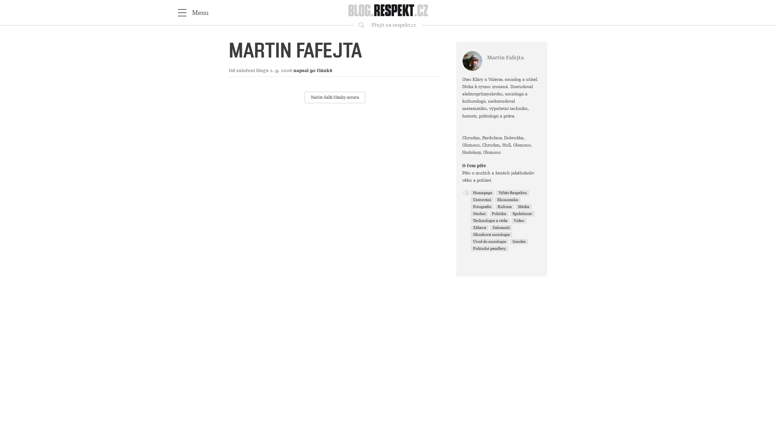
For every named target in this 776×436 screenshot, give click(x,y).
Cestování (482, 199)
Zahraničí (501, 227)
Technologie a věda (490, 220)
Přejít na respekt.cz (394, 25)
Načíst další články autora (335, 97)
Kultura (505, 206)
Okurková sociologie (491, 234)
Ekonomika (507, 199)
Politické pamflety (489, 248)
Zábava (479, 227)
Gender (519, 241)
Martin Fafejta (505, 57)
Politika (499, 213)
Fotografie (482, 206)
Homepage (482, 192)
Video (519, 220)
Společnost (522, 213)
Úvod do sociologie (489, 241)
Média (523, 206)
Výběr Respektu (513, 192)
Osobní (479, 213)
